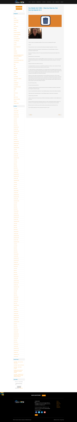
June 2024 (15, 137)
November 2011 (16, 350)
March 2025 (16, 125)
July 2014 (15, 307)
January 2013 (16, 331)
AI (14, 16)
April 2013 (15, 325)
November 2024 (16, 127)
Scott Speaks (16, 72)
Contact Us (58, 407)
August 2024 (16, 133)
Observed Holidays (47, 408)
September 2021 (16, 180)
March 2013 (16, 327)
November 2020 (16, 196)
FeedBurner (21, 388)
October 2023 (16, 145)
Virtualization (16, 84)
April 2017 (15, 272)
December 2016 (16, 280)
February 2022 (16, 170)
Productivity (16, 70)
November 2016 (16, 282)
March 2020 (16, 209)
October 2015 (16, 299)
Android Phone (16, 20)
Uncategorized (16, 82)
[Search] (23, 11)
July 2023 (15, 149)
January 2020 (16, 213)
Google (15, 48)
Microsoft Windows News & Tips (18, 60)
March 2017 (16, 274)
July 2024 (15, 135)
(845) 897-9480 (42, 403)
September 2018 (16, 241)
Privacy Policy (62, 419)
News (15, 64)
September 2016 (16, 286)
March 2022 (16, 168)
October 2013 (16, 319)
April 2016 (15, 295)
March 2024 (16, 139)
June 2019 (15, 223)
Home (58, 401)
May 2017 (15, 270)
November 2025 (16, 116)
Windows (15, 101)
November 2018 (16, 237)
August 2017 (16, 266)
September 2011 (16, 354)
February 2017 (16, 276)
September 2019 (16, 221)
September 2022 (16, 157)
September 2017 (16, 264)
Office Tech (15, 68)
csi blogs (15, 42)
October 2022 (16, 155)
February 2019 (16, 231)
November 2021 (16, 176)
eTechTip (15, 44)
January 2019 (16, 233)
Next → (60, 114)
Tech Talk (15, 80)
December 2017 (16, 258)
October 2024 (16, 129)
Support (58, 404)
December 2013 (16, 315)
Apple (15, 24)
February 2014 (16, 311)
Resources (58, 406)
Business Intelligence (17, 34)
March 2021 (16, 188)
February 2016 (16, 297)
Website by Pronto (56, 419)
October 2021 (16, 178)
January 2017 (16, 278)
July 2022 (15, 159)
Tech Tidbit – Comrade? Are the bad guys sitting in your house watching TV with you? (18, 375)
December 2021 (16, 174)
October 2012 (16, 338)
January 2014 (16, 313)
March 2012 (16, 342)
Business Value (16, 36)
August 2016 (16, 288)
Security (15, 74)
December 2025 (16, 114)
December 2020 (16, 194)
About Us (58, 402)
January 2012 (16, 346)
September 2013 (16, 321)
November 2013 (16, 317)
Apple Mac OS (16, 26)
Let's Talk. (43, 395)
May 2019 (15, 225)
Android (15, 18)
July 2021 (15, 182)
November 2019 (16, 217)
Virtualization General (17, 86)
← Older (30, 114)
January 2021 (16, 192)
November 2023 (16, 143)
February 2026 (16, 110)
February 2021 (16, 190)
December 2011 (16, 348)
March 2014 (16, 309)
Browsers (15, 28)
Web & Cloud (16, 97)
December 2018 (16, 235)
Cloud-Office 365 (16, 40)
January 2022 (16, 172)
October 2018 (16, 239)
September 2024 (16, 131)
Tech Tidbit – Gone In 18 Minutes (19, 365)
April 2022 (15, 166)
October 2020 (16, 198)
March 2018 (16, 252)
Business (15, 30)
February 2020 (16, 211)
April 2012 (15, 340)
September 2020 (16, 200)
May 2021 (15, 186)
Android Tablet (16, 22)
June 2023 (15, 151)
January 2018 (16, 256)
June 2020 (15, 202)
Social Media (16, 76)
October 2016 (16, 284)
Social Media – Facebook (17, 78)
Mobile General (16, 62)
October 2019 (16, 219)
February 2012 (16, 344)
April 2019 (15, 227)
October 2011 (16, 352)
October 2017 (16, 262)
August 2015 (16, 301)
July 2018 (15, 243)
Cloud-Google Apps (17, 38)
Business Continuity (17, 32)
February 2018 (16, 254)
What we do (59, 403)
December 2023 (16, 141)
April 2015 (15, 303)
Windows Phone (16, 103)
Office (15, 66)
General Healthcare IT (17, 46)
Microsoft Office (16, 58)
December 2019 (16, 215)
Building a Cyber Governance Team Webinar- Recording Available (18, 371)
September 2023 (16, 147)
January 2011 (16, 356)
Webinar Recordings (19, 6)
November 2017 (16, 260)
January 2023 (16, 153)
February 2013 (16, 329)
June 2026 (15, 108)
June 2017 (15, 268)
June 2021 (15, 184)
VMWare (15, 88)
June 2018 (15, 245)
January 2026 (16, 112)
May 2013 (15, 323)
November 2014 (16, 305)
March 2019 (16, 229)
